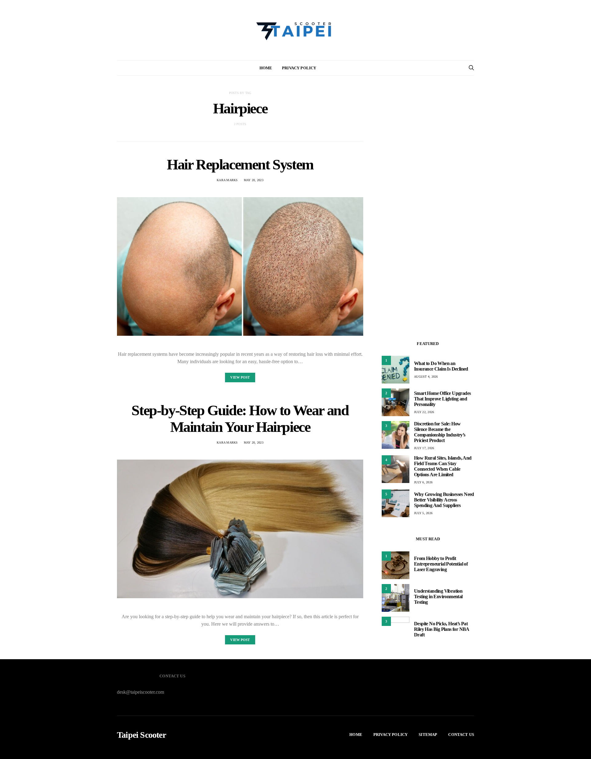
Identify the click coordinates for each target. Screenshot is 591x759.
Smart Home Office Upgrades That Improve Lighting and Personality (442, 399)
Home (265, 68)
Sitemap (428, 734)
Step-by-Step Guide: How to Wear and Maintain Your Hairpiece (239, 418)
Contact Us (461, 734)
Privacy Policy (299, 68)
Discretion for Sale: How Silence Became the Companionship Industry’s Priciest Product (439, 432)
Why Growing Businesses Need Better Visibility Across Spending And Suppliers (444, 500)
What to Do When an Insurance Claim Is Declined (441, 366)
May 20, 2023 (253, 180)
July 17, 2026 (424, 448)
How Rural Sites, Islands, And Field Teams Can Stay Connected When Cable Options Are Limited (443, 466)
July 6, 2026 (423, 482)
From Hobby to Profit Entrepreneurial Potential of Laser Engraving (441, 564)
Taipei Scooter (141, 735)
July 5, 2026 (423, 513)
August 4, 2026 (426, 376)
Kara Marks (227, 180)
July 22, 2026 (424, 412)
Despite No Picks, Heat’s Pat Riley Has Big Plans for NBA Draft (441, 629)
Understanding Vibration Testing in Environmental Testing (438, 596)
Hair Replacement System (240, 164)
